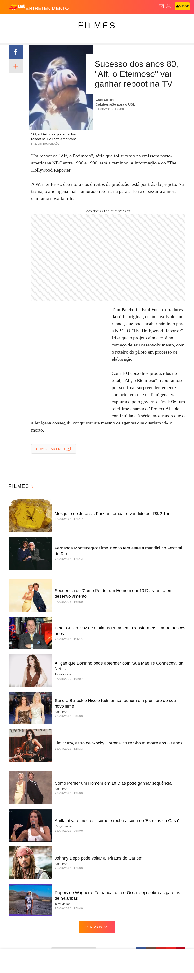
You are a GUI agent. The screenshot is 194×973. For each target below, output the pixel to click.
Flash (29, 21)
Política (86, 21)
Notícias (66, 21)
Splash (178, 21)
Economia (124, 21)
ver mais (93, 927)
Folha (142, 21)
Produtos (11, 21)
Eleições (47, 21)
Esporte (159, 21)
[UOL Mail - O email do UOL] (161, 6)
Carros (104, 21)
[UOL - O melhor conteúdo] (17, 7)
